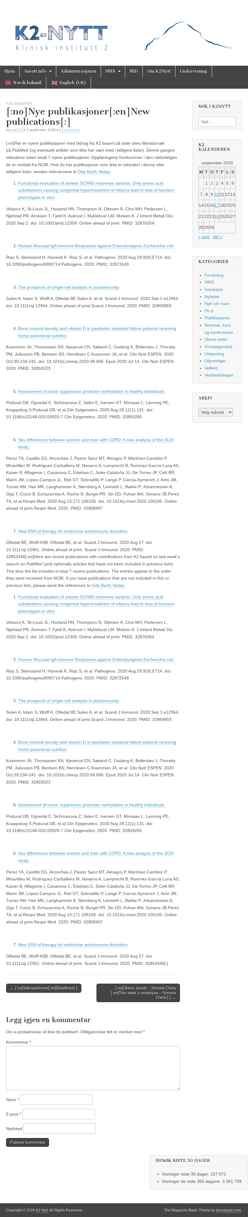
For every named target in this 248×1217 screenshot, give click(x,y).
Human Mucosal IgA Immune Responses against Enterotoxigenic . (96, 245)
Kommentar (18, 1042)
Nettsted (14, 1128)
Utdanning (214, 353)
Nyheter (212, 296)
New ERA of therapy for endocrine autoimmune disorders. (73, 531)
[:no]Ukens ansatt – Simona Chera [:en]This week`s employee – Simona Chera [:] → (143, 993)
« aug (203, 236)
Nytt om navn (217, 303)
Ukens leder (215, 339)
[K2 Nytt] (124, 28)
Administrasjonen (78, 71)
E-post (13, 1114)
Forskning (214, 275)
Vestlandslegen (218, 375)
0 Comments (69, 129)
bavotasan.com (228, 1210)
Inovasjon (213, 289)
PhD (134, 71)
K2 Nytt (42, 1210)
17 (216, 205)
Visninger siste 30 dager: (186, 1174)
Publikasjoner (19, 103)
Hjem (10, 71)
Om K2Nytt (159, 71)
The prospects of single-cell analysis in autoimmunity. (69, 287)
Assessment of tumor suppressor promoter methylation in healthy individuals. (91, 391)
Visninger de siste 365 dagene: (192, 1181)
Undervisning (193, 71)
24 (216, 216)
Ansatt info (35, 71)
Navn (12, 1099)
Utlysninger (215, 360)
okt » (217, 236)
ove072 (16, 129)
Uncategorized (218, 346)
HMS (110, 71)
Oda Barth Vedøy (93, 171)
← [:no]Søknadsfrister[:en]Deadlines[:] (43, 988)
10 (216, 194)
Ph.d (208, 310)
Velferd (211, 368)
